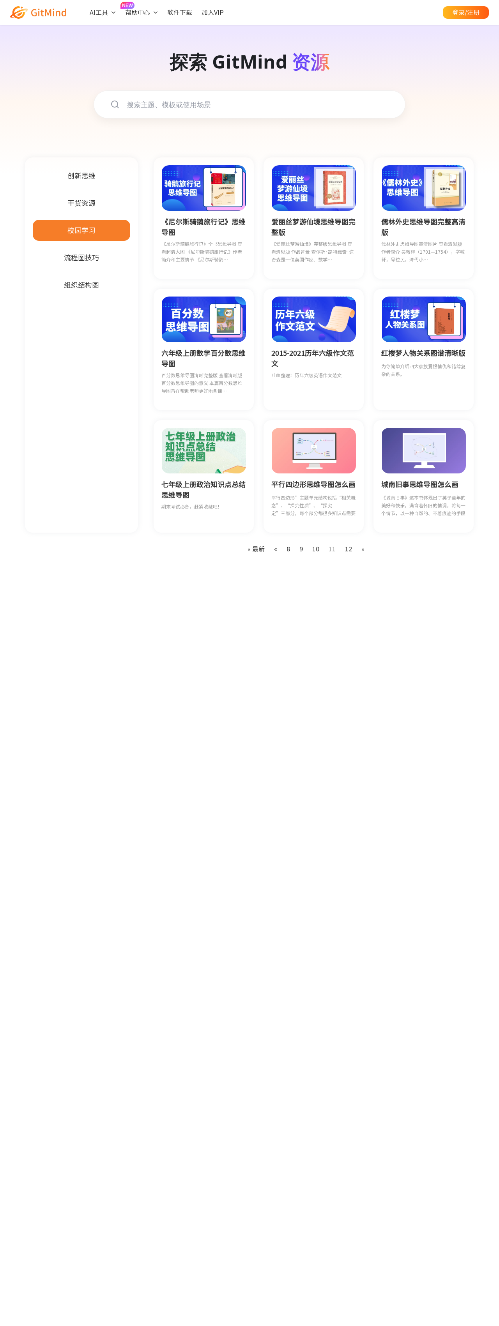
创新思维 (81, 175)
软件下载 (179, 12)
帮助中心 (137, 12)
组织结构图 (81, 284)
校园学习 (81, 230)
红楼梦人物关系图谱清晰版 (423, 353)
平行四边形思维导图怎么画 (313, 484)
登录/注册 (466, 12)
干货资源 (81, 203)
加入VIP (213, 12)
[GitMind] (38, 12)
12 (348, 549)
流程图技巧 (81, 257)
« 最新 (256, 549)
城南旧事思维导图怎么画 (419, 484)
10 (315, 549)
